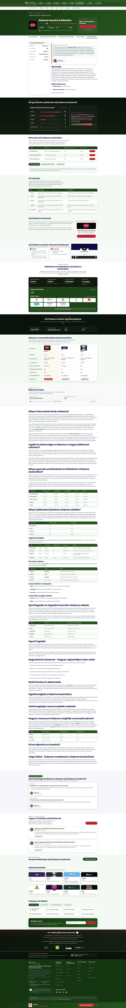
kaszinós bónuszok (39, 429)
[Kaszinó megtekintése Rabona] (47, 348)
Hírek (68, 972)
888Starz (42, 8)
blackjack (47, 571)
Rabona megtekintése (86, 1005)
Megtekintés (48, 379)
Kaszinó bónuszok (59, 972)
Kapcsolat (69, 975)
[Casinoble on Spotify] (66, 992)
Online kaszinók (37, 12)
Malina (77, 723)
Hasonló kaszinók (80, 36)
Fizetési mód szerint (56, 904)
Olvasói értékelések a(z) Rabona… (66, 36)
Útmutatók (68, 904)
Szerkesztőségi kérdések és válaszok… (29, 36)
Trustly (89, 964)
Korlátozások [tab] (60, 164)
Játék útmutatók (59, 985)
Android (69, 685)
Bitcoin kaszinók (91, 977)
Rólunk (68, 966)
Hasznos (39, 836)
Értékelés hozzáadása (90, 859)
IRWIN (52, 8)
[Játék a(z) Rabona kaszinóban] (86, 226)
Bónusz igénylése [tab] (34, 164)
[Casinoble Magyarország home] (33, 962)
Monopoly (47, 577)
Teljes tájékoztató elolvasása (64, 999)
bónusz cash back (73, 433)
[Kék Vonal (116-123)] (69, 947)
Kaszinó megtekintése (87, 26)
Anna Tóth (47, 30)
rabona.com (45, 46)
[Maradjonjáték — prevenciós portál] (57, 947)
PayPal (89, 971)
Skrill (89, 974)
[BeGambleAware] (80, 947)
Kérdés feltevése (91, 823)
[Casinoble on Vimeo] (63, 992)
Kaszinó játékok (59, 975)
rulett (46, 574)
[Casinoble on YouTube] (60, 992)
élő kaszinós (45, 563)
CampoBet (57, 725)
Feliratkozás (91, 922)
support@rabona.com (54, 330)
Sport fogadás (59, 969)
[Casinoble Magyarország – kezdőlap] (30, 2)
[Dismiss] (96, 1005)
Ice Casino (53, 726)
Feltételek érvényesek (87, 30)
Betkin (47, 8)
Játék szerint (45, 904)
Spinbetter (67, 8)
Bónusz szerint (34, 904)
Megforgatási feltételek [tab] (48, 164)
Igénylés (92, 151)
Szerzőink (69, 969)
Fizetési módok (59, 978)
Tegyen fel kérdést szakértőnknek (48, 36)
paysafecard (91, 968)
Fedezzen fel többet (91, 36)
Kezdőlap (31, 12)
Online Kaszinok (75, 8)
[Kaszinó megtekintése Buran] (84, 348)
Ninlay (57, 8)
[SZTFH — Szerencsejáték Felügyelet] (46, 947)
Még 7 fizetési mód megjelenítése (63, 309)
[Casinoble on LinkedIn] (57, 992)
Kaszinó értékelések (60, 982)
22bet (62, 8)
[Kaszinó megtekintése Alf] (64, 348)
